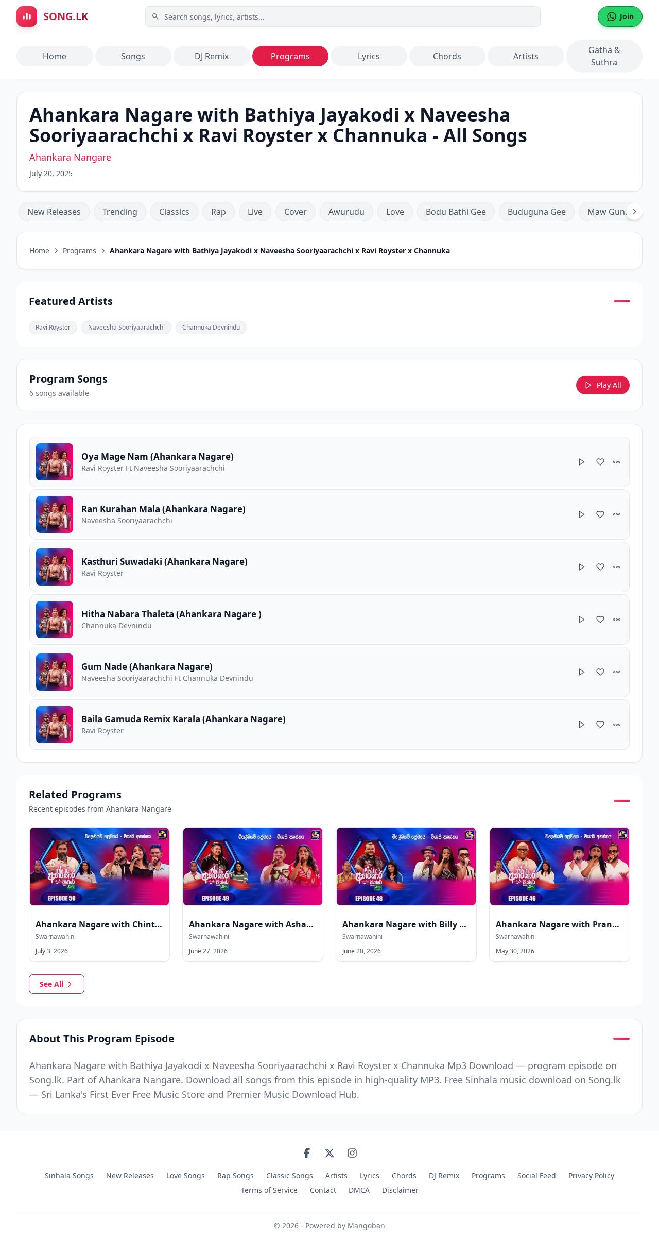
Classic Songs (289, 1175)
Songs (133, 56)
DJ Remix (212, 56)
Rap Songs (235, 1175)
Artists (526, 56)
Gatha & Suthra (604, 56)
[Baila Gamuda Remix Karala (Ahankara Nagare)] (329, 724)
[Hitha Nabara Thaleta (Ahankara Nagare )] (329, 619)
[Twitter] (329, 1153)
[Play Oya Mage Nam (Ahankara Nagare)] (582, 462)
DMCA (359, 1190)
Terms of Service (269, 1190)
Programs (290, 56)
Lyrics (369, 56)
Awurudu (346, 211)
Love (395, 211)
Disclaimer (400, 1190)
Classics (174, 211)
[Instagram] (352, 1153)
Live (255, 211)
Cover (295, 211)
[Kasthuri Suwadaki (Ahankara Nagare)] (329, 567)
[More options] (617, 462)
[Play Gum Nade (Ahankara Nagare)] (582, 672)
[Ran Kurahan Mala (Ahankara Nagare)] (329, 514)
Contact (323, 1190)
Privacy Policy (591, 1175)
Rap (218, 211)
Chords (447, 56)
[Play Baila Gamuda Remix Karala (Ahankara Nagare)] (582, 724)
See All (51, 984)
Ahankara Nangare (70, 157)
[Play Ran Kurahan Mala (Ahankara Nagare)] (582, 514)
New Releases (54, 211)
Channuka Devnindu (211, 327)
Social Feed (536, 1175)
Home (54, 56)
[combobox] (343, 16)
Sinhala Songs (69, 1175)
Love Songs (185, 1175)
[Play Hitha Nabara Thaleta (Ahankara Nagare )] (582, 619)
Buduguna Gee (537, 211)
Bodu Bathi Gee (456, 211)
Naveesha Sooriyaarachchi (126, 327)
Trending (119, 211)
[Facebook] (307, 1153)
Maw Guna (608, 211)
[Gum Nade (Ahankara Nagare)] (329, 672)
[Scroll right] (634, 211)
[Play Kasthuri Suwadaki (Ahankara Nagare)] (582, 567)
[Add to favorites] (600, 462)
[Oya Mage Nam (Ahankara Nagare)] (329, 462)
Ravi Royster (53, 327)
